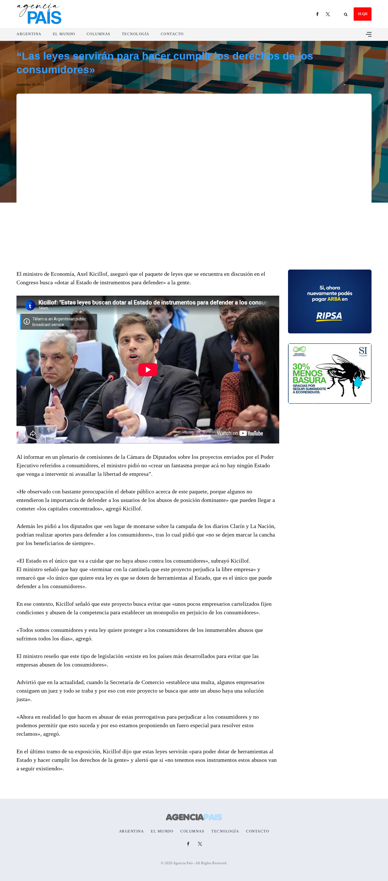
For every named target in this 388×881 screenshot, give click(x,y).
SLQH (362, 14)
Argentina (28, 34)
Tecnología (135, 34)
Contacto (172, 34)
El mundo (64, 34)
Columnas (98, 34)
